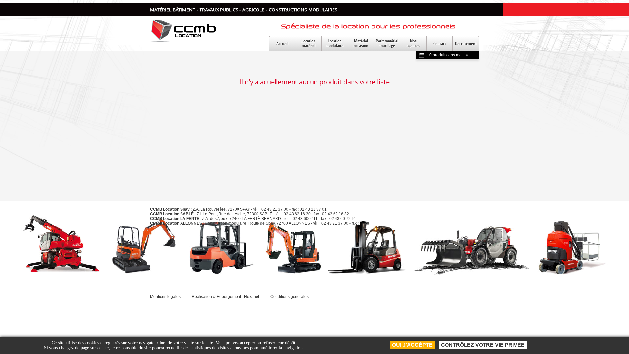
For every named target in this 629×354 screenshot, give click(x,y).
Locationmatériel (308, 43)
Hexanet (251, 296)
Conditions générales (289, 296)
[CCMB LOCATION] (183, 40)
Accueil (282, 43)
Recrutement (466, 43)
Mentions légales (165, 296)
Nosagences (413, 43)
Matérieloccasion (361, 43)
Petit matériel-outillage (387, 43)
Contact (439, 43)
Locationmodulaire (334, 43)
